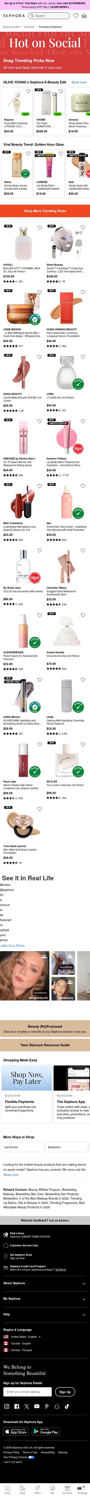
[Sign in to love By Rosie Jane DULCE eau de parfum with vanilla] (39, 550)
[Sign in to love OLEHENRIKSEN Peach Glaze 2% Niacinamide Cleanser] (39, 615)
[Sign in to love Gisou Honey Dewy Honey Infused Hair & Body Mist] (28, 153)
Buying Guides (11, 26)
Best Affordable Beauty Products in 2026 (44, 1205)
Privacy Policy (11, 1452)
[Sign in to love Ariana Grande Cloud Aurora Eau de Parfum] (83, 615)
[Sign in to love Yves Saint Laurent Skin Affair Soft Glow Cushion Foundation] (39, 809)
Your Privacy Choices (15, 1457)
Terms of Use (30, 1452)
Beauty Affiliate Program (44, 1189)
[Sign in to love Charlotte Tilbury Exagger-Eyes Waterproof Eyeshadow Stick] (83, 550)
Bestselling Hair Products (61, 1194)
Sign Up (65, 1392)
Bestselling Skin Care (30, 1194)
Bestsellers (10, 1198)
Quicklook (10, 103)
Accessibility (48, 1452)
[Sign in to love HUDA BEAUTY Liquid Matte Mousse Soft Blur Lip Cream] (39, 357)
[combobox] (49, 15)
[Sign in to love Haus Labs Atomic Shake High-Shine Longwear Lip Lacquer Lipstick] (39, 744)
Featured (29, 26)
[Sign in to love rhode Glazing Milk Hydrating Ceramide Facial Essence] (83, 680)
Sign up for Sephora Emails (22, 1383)
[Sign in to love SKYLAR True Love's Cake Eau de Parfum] (83, 744)
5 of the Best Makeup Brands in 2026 (44, 1198)
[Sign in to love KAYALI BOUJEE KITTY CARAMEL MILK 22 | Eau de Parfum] (39, 227)
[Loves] (76, 15)
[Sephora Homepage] (14, 15)
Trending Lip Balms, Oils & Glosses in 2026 (42, 1200)
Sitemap (63, 1452)
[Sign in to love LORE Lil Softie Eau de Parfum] (83, 357)
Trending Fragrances (63, 1203)
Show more (79, 82)
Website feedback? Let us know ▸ (45, 1220)
